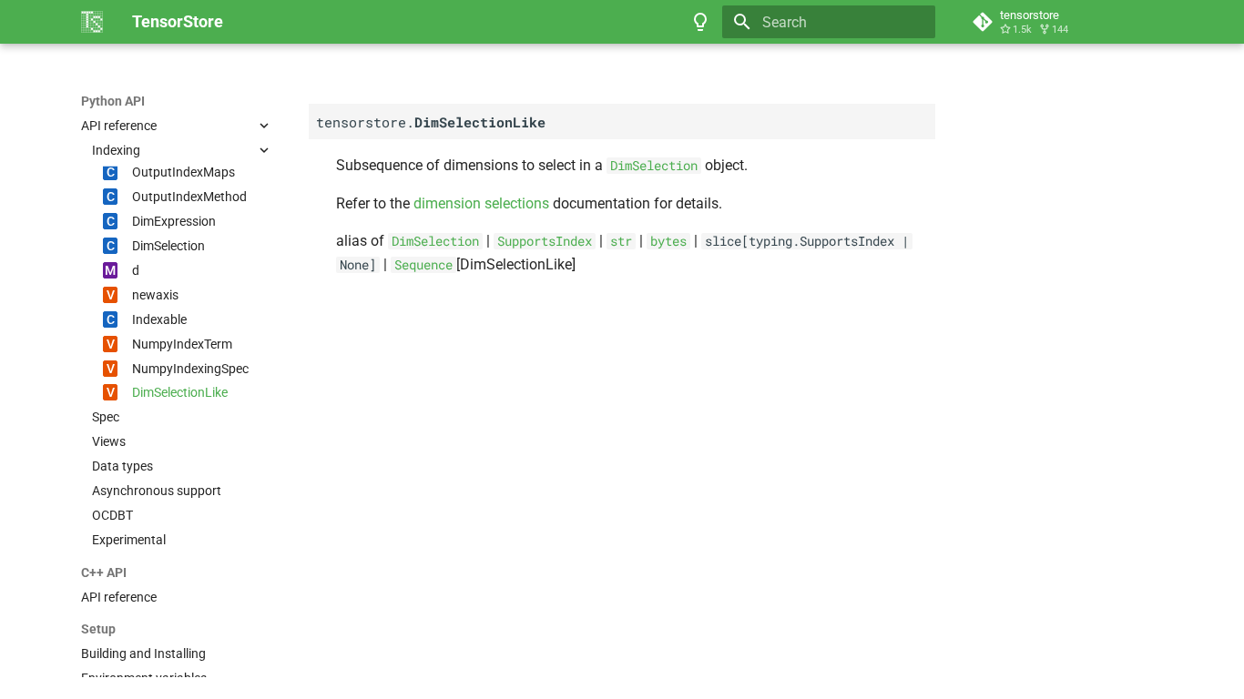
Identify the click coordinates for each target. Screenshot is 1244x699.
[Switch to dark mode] (700, 22)
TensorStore (117, 101)
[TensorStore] (92, 22)
